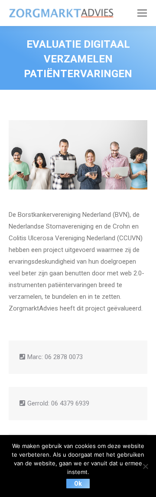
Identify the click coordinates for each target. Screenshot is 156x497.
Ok (78, 483)
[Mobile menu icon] (142, 13)
